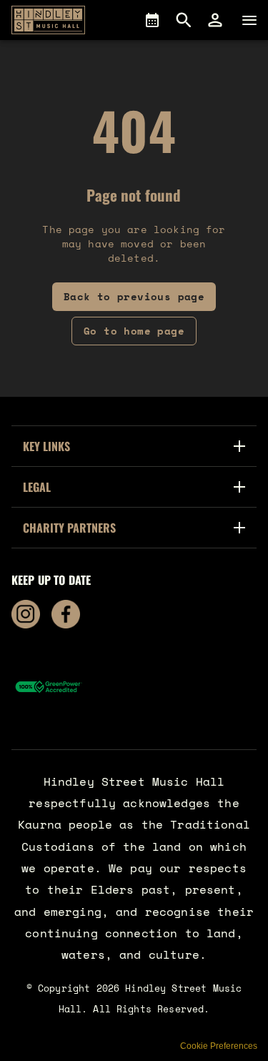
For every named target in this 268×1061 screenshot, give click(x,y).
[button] (215, 20)
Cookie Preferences (218, 1046)
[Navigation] (249, 20)
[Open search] (183, 20)
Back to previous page (134, 296)
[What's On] (152, 20)
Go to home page (134, 330)
